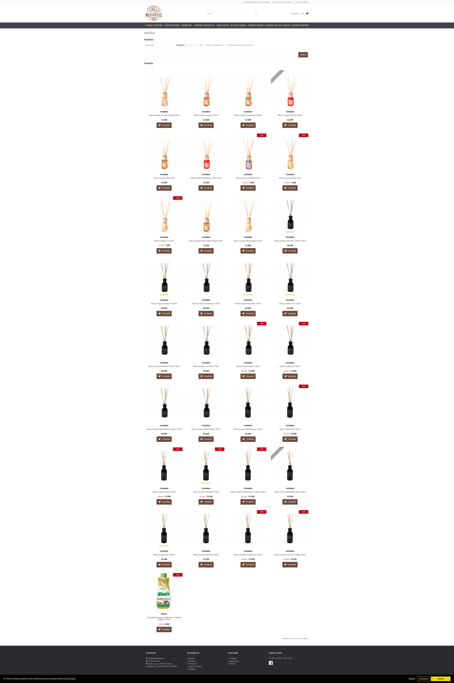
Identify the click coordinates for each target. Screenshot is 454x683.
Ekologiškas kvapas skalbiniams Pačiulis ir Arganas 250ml (164, 618)
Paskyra (232, 664)
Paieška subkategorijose (214, 45)
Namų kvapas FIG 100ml (290, 366)
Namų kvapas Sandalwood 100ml (206, 303)
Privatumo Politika (195, 666)
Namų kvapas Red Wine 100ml (248, 303)
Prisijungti (233, 658)
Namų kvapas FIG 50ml (164, 241)
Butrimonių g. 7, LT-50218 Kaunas (160, 664)
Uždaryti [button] (412, 679)
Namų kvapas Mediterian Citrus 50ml (206, 178)
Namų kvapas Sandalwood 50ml (248, 115)
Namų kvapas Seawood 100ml (164, 303)
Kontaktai (191, 661)
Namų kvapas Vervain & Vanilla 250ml (290, 555)
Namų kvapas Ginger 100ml (248, 366)
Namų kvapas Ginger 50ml (290, 178)
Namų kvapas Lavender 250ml (206, 492)
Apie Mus (191, 658)
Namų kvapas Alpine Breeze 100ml (206, 429)
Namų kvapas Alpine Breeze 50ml (248, 241)
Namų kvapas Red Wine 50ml (290, 115)
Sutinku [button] (441, 679)
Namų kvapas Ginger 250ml (164, 492)
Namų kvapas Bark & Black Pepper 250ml (248, 492)
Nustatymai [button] (423, 679)
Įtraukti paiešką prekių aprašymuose (240, 45)
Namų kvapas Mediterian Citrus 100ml (164, 366)
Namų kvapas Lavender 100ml (206, 366)
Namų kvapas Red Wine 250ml (206, 555)
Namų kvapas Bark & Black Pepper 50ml (206, 241)
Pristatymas (192, 664)
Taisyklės (191, 669)
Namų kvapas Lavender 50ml (248, 178)
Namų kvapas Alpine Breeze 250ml (248, 429)
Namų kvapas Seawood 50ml (206, 115)
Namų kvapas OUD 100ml (290, 303)
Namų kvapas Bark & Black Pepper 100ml (164, 429)
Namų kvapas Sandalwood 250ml (248, 555)
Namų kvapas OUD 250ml (164, 555)
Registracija (233, 661)
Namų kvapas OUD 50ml (164, 178)
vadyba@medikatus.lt (156, 658)
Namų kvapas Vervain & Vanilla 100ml (290, 241)
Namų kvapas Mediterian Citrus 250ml (290, 492)
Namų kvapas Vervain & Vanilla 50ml (164, 115)
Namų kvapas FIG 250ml (290, 429)
